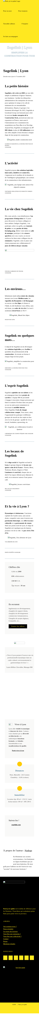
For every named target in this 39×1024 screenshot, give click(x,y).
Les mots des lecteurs (10, 931)
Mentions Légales (9, 944)
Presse (5, 941)
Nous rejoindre (8, 929)
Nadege (28, 850)
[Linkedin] (21, 958)
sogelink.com (16, 825)
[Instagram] (5, 958)
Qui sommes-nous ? (10, 926)
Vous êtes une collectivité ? (12, 936)
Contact (5, 939)
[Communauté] (11, 958)
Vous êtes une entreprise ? (12, 934)
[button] (25, 36)
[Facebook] (26, 958)
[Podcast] (16, 958)
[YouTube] (32, 958)
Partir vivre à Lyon (18, 750)
